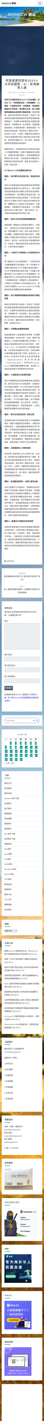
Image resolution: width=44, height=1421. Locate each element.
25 (26, 755)
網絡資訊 (10, 561)
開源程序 (8, 889)
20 (36, 751)
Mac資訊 (7, 849)
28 (6, 759)
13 (36, 747)
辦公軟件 (8, 808)
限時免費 (8, 793)
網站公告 (8, 783)
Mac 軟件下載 (9, 834)
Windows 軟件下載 (11, 798)
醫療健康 (8, 904)
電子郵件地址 (10, 665)
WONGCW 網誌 (9, 3)
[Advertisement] (22, 52)
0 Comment (30, 92)
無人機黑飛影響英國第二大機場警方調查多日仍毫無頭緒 (22, 589)
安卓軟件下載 (9, 839)
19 (31, 751)
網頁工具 (8, 894)
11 (26, 747)
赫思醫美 (8, 788)
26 (31, 755)
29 (11, 759)
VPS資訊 (7, 859)
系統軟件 (8, 803)
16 (16, 751)
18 (26, 751)
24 (21, 755)
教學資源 (8, 884)
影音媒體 (8, 818)
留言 (6, 621)
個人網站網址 (9, 676)
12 (31, 747)
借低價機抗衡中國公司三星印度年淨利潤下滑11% (22, 576)
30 (16, 759)
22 (11, 755)
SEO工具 (7, 899)
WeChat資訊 (9, 874)
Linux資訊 (8, 854)
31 (21, 759)
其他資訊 (8, 909)
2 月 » (12, 763)
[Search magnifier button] (37, 720)
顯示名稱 (8, 654)
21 (6, 755)
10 (21, 747)
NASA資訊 (8, 864)
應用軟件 (8, 829)
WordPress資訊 (10, 869)
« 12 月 (6, 763)
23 (16, 755)
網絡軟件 (8, 823)
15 (11, 751)
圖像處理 (8, 813)
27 (36, 755)
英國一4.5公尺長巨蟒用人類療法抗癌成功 (20, 959)
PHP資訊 (8, 879)
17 (21, 751)
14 (6, 751)
